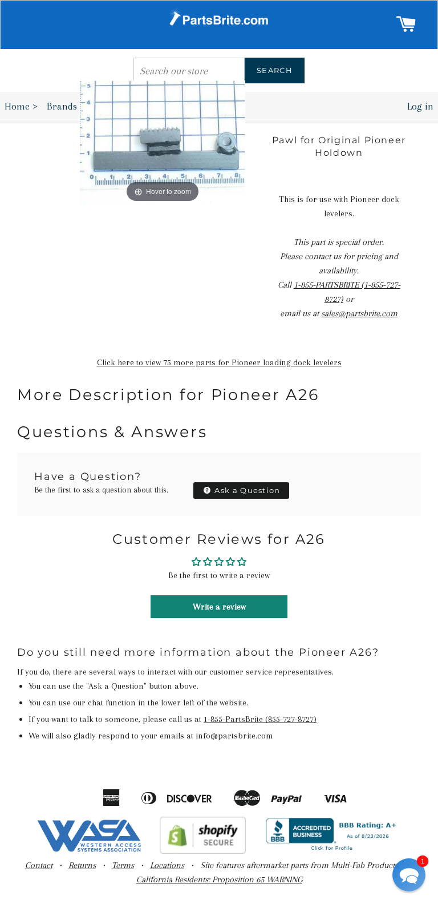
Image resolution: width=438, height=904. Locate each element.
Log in (420, 106)
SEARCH (275, 70)
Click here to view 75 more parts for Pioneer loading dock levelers (219, 362)
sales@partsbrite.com (359, 313)
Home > (21, 106)
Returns (82, 865)
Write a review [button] (219, 607)
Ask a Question (246, 490)
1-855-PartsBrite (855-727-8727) (260, 719)
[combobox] (189, 70)
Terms (123, 865)
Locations (167, 865)
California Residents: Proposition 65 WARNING (219, 879)
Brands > (69, 106)
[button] (408, 874)
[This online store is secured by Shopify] (203, 851)
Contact (38, 865)
